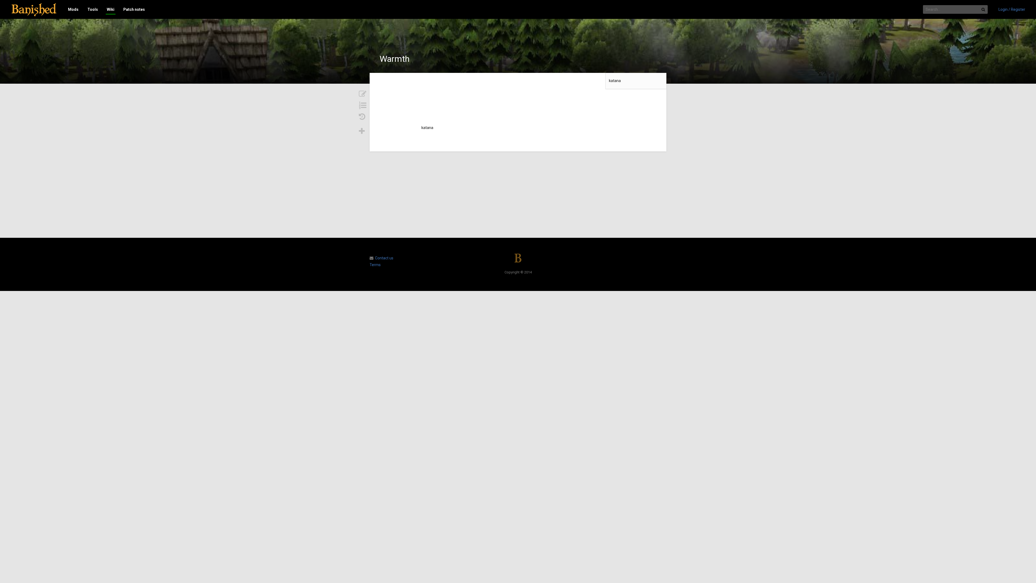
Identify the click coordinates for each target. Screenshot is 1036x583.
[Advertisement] (518, 194)
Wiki (110, 9)
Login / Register (1011, 9)
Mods (73, 9)
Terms (375, 265)
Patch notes (134, 9)
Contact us (384, 258)
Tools (92, 9)
